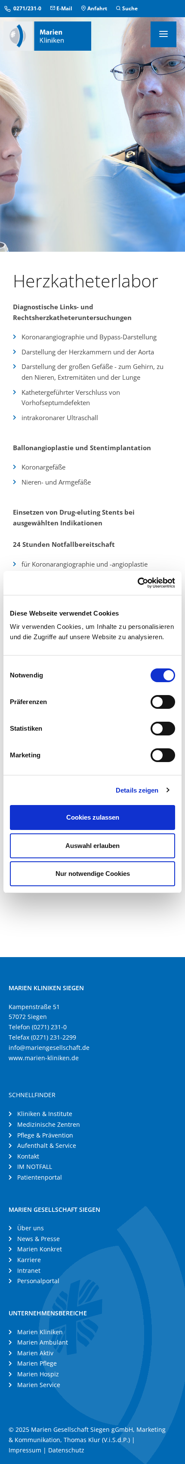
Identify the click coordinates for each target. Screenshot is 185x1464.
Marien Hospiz (38, 1374)
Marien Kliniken (40, 1332)
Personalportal (38, 1281)
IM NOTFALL (34, 1166)
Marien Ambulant (42, 1342)
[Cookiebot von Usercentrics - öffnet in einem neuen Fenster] (137, 583)
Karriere (29, 1260)
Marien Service (38, 1385)
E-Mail (63, 8)
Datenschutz (66, 1450)
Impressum (25, 1450)
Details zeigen (137, 790)
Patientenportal (39, 1177)
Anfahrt (96, 8)
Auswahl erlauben (92, 845)
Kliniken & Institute (44, 1114)
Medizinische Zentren (48, 1124)
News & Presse (38, 1239)
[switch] (163, 702)
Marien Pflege (37, 1363)
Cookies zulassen (92, 817)
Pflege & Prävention (45, 1135)
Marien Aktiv (35, 1353)
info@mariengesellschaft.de (49, 1047)
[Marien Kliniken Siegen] (47, 35)
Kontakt (28, 1156)
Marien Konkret (39, 1249)
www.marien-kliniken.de (44, 1058)
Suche (129, 8)
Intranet (28, 1270)
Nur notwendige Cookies (93, 873)
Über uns (30, 1228)
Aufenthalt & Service (46, 1145)
